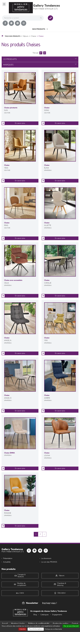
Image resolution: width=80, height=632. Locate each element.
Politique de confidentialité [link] (53, 629)
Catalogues (44, 614)
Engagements (57, 614)
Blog (35, 614)
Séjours (25, 36)
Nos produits (38, 29)
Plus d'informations (36, 629)
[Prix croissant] (40, 52)
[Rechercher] (41, 18)
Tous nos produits (12, 36)
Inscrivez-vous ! (49, 603)
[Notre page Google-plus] (11, 23)
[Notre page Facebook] (5, 23)
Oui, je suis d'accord (71, 626)
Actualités (7, 562)
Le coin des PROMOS (49, 562)
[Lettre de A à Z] (44, 52)
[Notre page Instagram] (23, 23)
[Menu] (4, 4)
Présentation (7, 558)
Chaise (33, 36)
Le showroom (46, 558)
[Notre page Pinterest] (17, 23)
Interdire (22, 629)
